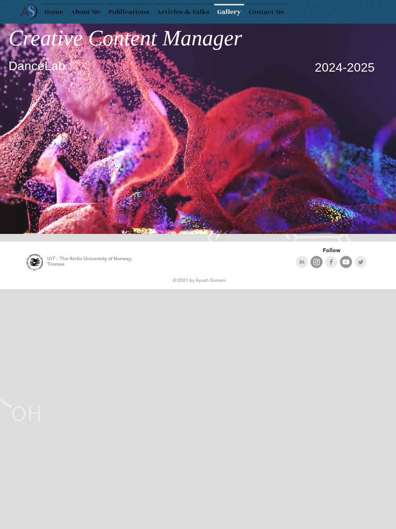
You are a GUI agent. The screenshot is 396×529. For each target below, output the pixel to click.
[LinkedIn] (302, 262)
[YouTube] (346, 262)
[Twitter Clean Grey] (361, 262)
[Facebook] (331, 262)
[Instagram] (317, 262)
